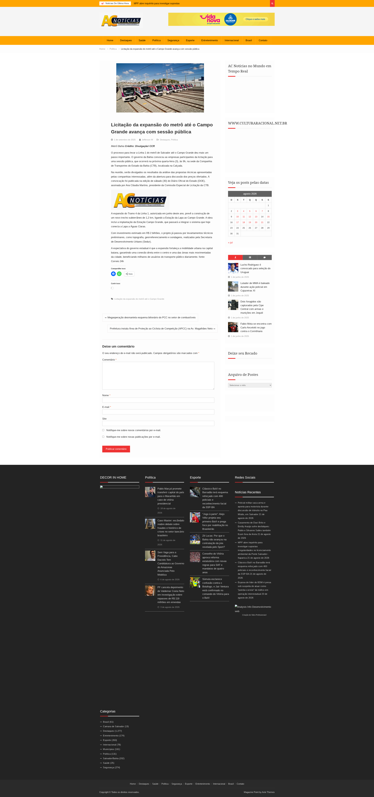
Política (156, 40)
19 (250, 222)
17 (237, 222)
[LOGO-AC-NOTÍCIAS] (140, 209)
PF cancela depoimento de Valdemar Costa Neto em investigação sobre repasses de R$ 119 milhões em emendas (170, 595)
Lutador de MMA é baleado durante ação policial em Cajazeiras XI (255, 287)
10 (237, 216)
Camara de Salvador (113, 726)
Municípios (108, 749)
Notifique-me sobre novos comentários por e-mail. (133, 430)
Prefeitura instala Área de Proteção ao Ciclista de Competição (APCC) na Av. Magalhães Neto (161, 328)
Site (104, 418)
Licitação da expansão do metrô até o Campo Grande (139, 299)
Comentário (109, 359)
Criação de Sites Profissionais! (254, 615)
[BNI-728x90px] (221, 19)
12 (250, 216)
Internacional (232, 40)
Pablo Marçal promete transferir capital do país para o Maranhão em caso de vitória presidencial (170, 496)
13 (256, 216)
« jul (230, 242)
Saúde (142, 40)
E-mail (106, 407)
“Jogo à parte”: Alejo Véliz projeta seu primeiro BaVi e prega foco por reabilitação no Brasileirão (215, 521)
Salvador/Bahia (110, 758)
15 (268, 216)
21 (262, 222)
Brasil (249, 40)
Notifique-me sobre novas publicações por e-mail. (133, 436)
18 (244, 222)
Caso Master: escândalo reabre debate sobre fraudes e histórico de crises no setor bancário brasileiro (170, 528)
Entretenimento (209, 40)
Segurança (173, 40)
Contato (263, 40)
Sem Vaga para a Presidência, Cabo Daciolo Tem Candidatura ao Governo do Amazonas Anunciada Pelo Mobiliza (170, 563)
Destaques (126, 40)
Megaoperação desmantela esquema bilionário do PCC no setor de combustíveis (152, 317)
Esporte (190, 40)
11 (244, 216)
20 (256, 222)
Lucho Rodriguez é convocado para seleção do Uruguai (255, 268)
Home (110, 40)
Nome (106, 395)
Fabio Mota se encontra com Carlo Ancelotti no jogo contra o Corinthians (256, 327)
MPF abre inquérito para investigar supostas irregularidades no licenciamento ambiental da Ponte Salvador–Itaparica (254, 550)
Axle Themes (268, 792)
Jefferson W (147, 139)
